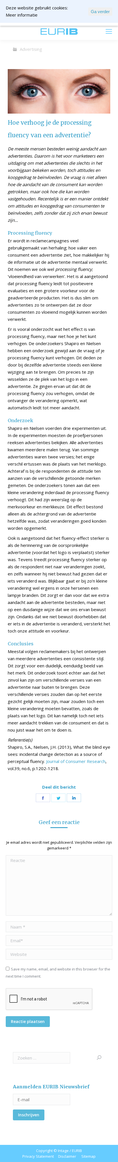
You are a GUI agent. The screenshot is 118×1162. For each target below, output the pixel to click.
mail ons (20, 31)
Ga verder (100, 11)
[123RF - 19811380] (59, 91)
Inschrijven (28, 1114)
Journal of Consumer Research (75, 761)
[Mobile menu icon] (108, 31)
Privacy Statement (38, 1156)
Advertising (31, 49)
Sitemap (88, 1156)
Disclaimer (67, 1156)
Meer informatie (22, 15)
